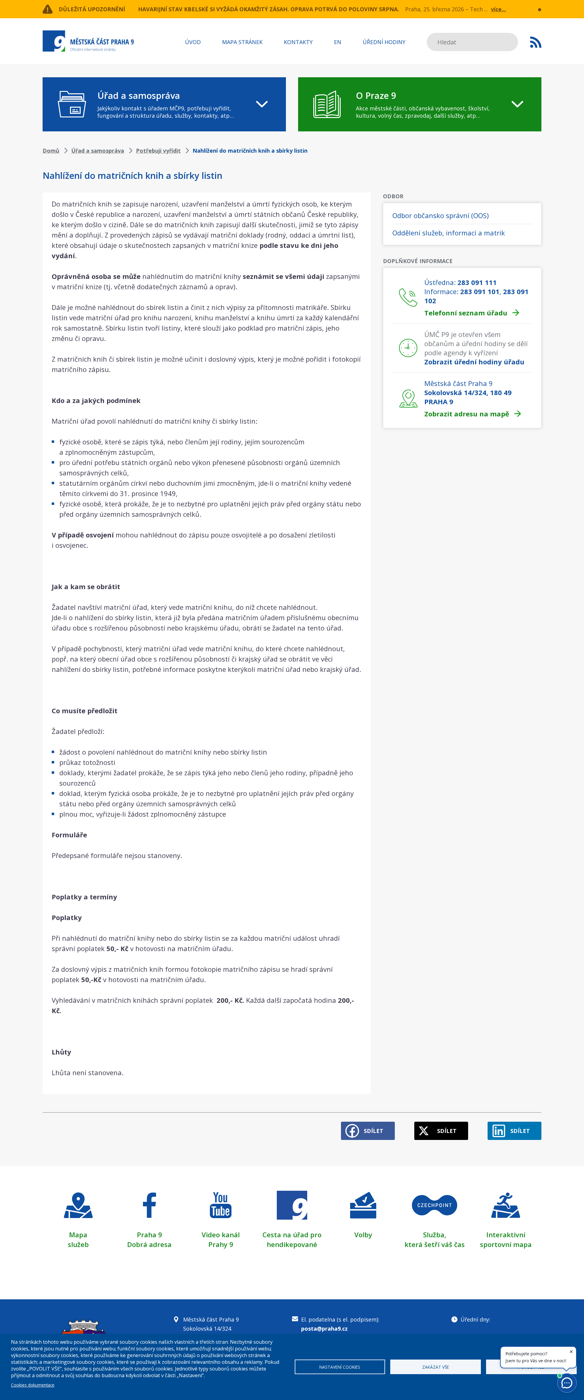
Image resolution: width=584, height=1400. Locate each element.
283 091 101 (479, 291)
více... (498, 9)
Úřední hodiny (384, 42)
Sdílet (373, 1130)
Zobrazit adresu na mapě (466, 413)
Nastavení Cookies (339, 1367)
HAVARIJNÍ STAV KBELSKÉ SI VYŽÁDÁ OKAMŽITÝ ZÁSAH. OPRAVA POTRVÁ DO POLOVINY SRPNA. (268, 9)
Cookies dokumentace (32, 1385)
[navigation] (164, 104)
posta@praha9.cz (324, 1328)
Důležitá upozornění (92, 9)
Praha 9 (149, 1234)
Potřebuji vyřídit (158, 150)
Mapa (78, 1234)
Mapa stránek (242, 42)
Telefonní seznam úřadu (465, 312)
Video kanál (221, 1234)
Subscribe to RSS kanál (535, 42)
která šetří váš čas (435, 1244)
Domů (51, 150)
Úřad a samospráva (97, 150)
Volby (363, 1234)
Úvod (193, 42)
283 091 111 (477, 282)
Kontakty (298, 42)
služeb (78, 1244)
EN (337, 42)
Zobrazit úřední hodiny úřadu (474, 361)
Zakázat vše (435, 1367)
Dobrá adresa (149, 1244)
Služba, (434, 1234)
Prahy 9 (220, 1244)
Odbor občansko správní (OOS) (440, 215)
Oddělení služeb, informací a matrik (448, 232)
